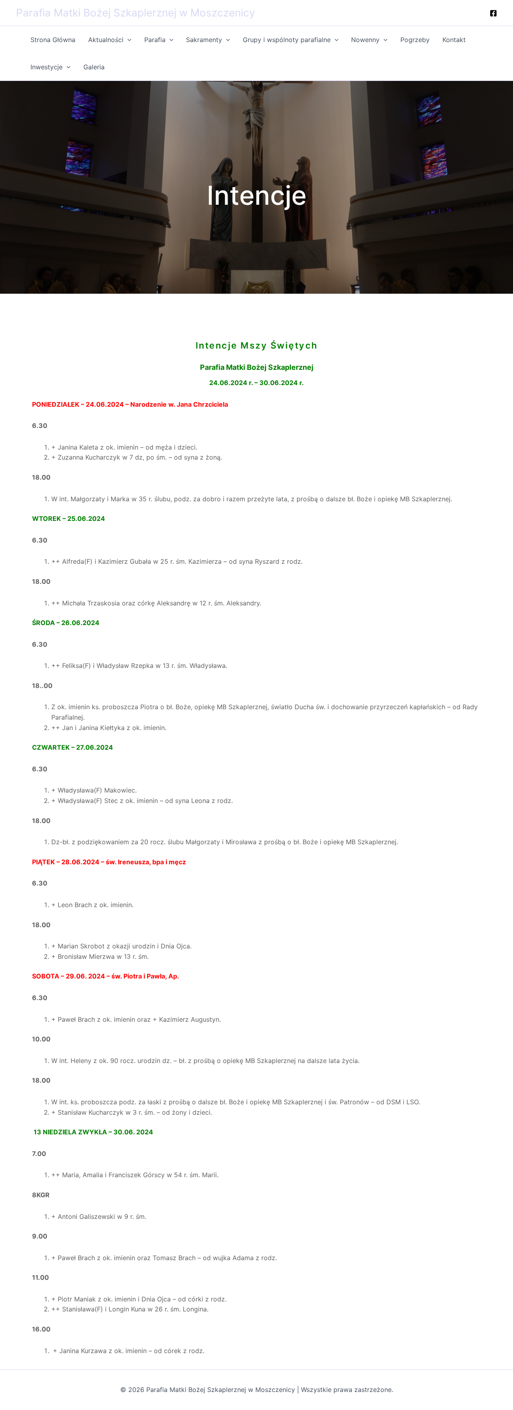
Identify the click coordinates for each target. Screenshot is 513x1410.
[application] (127, 39)
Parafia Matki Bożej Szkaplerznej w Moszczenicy (135, 12)
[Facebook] (493, 13)
